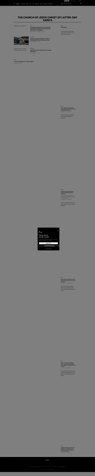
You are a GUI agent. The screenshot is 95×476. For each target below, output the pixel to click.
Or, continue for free (48, 248)
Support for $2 (48, 243)
